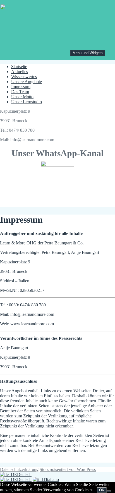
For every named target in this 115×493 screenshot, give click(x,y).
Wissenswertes (24, 76)
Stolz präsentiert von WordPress (68, 469)
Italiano (52, 479)
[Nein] (109, 491)
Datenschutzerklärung (19, 469)
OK (101, 490)
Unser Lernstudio (26, 101)
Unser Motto (22, 96)
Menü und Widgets (88, 53)
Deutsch (24, 474)
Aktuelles (19, 71)
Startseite (19, 66)
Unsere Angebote (26, 81)
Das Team (20, 91)
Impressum (20, 86)
